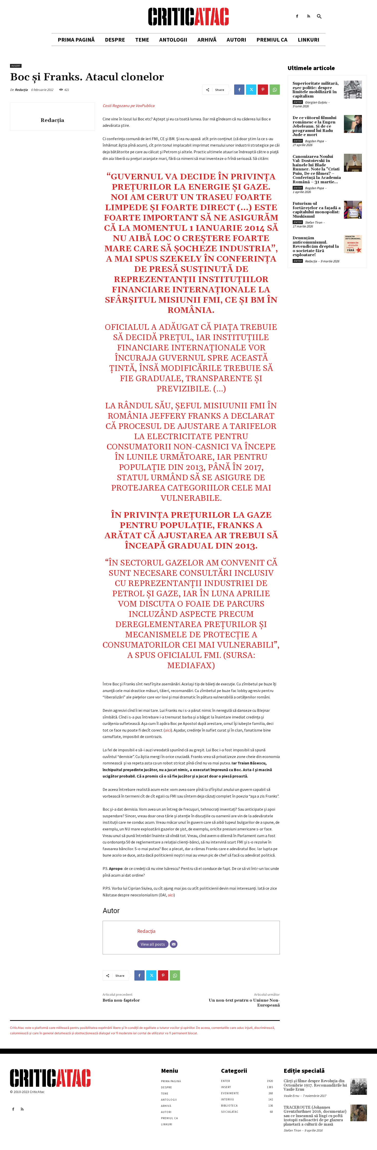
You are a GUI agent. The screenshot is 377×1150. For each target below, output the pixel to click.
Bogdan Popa (314, 141)
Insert (16, 66)
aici (168, 730)
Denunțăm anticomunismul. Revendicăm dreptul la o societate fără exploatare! (316, 246)
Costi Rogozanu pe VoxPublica (128, 105)
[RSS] (308, 16)
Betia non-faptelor (121, 1000)
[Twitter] (251, 89)
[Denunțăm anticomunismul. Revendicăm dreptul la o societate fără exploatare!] (353, 244)
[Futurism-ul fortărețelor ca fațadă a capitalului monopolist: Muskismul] (353, 210)
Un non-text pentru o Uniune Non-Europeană (244, 1003)
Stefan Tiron (313, 222)
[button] (319, 17)
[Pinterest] (263, 89)
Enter (298, 102)
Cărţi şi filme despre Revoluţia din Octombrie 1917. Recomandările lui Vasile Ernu (315, 1085)
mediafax (189, 665)
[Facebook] (297, 16)
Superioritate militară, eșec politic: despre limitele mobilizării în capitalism (316, 90)
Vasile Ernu (291, 1096)
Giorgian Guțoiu (316, 102)
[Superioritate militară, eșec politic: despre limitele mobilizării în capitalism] (353, 90)
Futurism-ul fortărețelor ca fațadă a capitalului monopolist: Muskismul (317, 210)
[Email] (173, 944)
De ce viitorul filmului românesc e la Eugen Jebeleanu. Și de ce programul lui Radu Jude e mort (314, 126)
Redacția (21, 90)
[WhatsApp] (275, 89)
